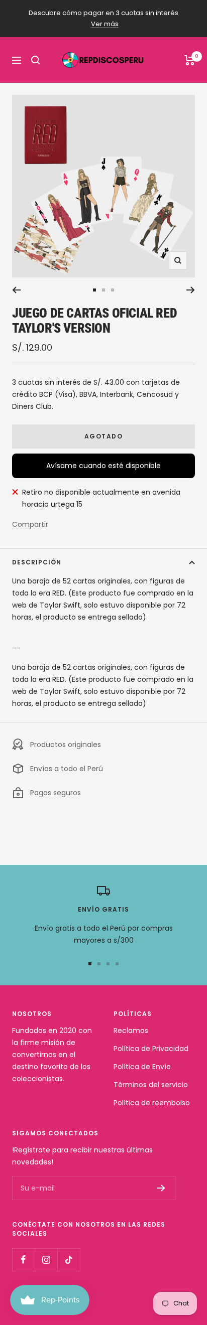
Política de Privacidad (151, 1049)
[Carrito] (189, 60)
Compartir (30, 524)
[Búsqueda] (35, 60)
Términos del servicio (151, 1085)
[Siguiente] (190, 289)
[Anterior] (16, 289)
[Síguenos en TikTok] (68, 1259)
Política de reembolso (152, 1103)
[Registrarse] (161, 1188)
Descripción (36, 562)
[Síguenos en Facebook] (23, 1259)
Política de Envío (142, 1067)
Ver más (105, 24)
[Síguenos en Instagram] (46, 1259)
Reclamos (131, 1030)
